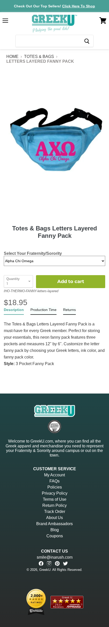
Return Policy (54, 505)
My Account (54, 475)
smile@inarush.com (54, 557)
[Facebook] (41, 563)
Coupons (54, 536)
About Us (54, 517)
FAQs (54, 481)
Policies (54, 487)
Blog (54, 530)
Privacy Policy (54, 493)
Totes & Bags (39, 56)
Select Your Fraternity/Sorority (33, 253)
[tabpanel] (54, 341)
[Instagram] (49, 563)
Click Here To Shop (78, 6)
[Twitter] (65, 563)
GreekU (44, 570)
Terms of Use (54, 499)
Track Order (54, 511)
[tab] (14, 311)
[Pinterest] (57, 563)
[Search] (86, 41)
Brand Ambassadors (54, 524)
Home (12, 56)
